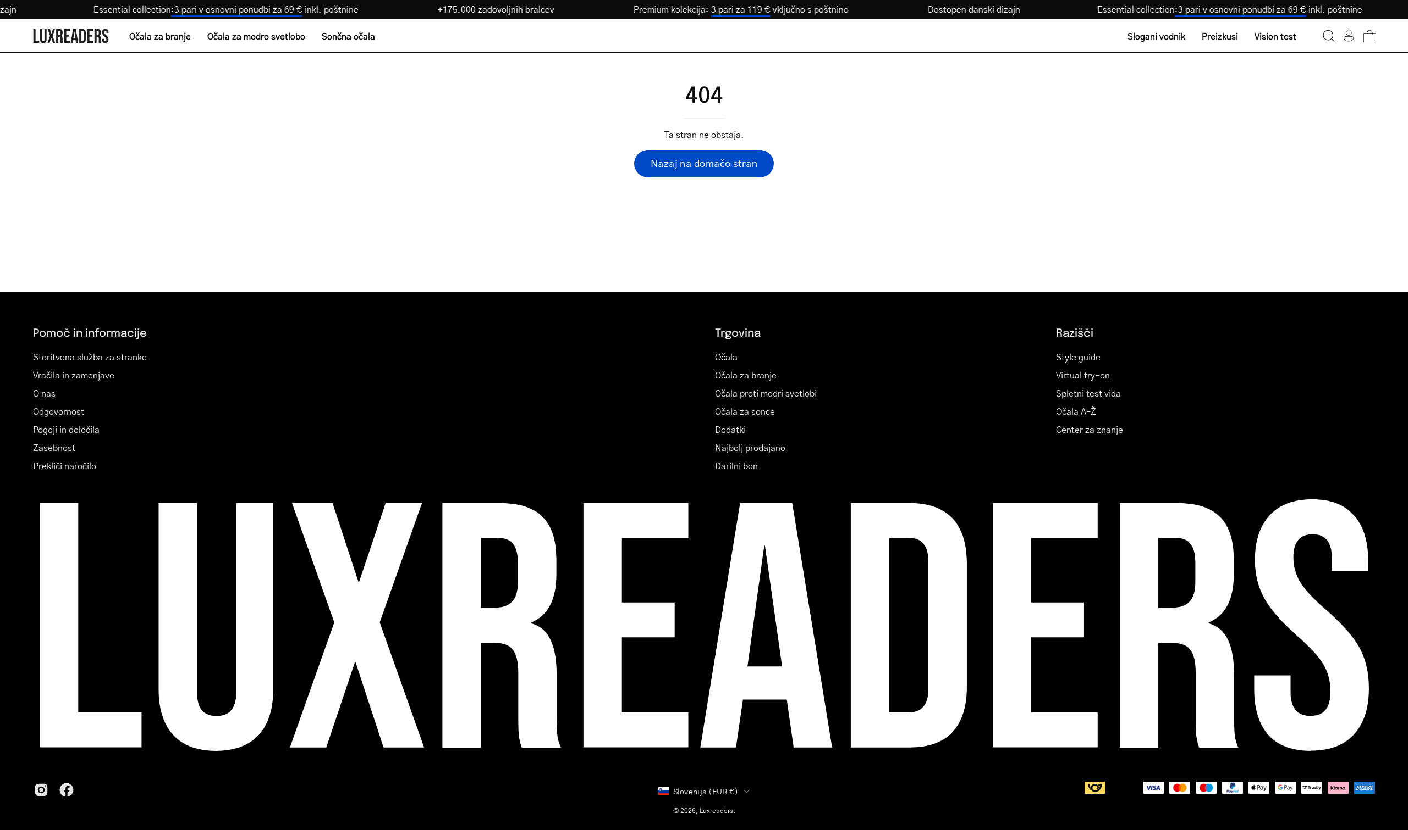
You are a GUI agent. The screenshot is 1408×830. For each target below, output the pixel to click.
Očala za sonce (745, 411)
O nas (44, 393)
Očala (726, 356)
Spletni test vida (1088, 393)
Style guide (1078, 356)
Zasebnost (54, 447)
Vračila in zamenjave (73, 375)
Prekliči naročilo (64, 465)
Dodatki (730, 429)
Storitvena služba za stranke (90, 356)
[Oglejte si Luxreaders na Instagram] (41, 790)
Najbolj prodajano (750, 447)
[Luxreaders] (71, 36)
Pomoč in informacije (90, 332)
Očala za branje (746, 375)
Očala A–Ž (1076, 411)
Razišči (1074, 332)
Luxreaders (716, 810)
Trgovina (738, 332)
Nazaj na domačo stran (704, 163)
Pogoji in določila (66, 429)
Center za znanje (1089, 429)
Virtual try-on (1083, 375)
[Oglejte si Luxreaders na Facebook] (66, 790)
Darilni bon (736, 465)
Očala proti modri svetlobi (766, 393)
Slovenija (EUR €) (706, 791)
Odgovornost (58, 411)
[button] (1328, 35)
